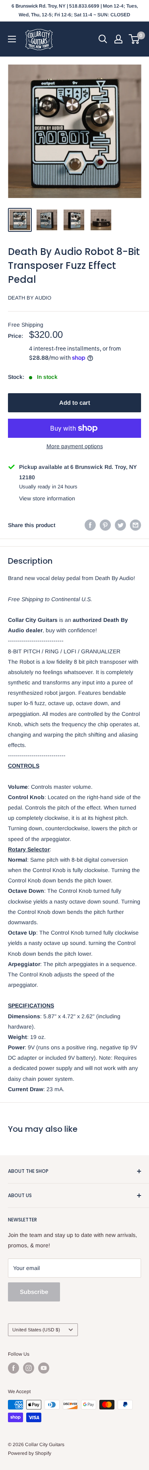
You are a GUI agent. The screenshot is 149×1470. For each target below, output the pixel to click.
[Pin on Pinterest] (105, 525)
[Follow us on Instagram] (28, 1368)
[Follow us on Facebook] (13, 1368)
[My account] (118, 39)
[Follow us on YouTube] (43, 1368)
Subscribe (34, 1291)
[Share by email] (135, 525)
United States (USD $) (36, 1330)
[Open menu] (12, 39)
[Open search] (103, 39)
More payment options (74, 446)
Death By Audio (29, 298)
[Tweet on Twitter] (120, 525)
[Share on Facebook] (90, 525)
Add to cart (74, 402)
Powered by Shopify (29, 1453)
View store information (47, 498)
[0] (134, 39)
